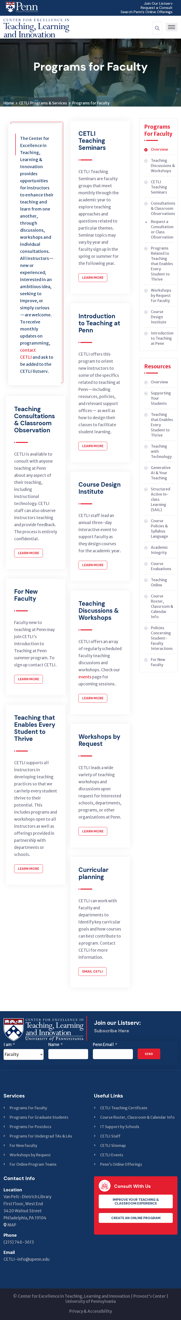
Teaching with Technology (161, 451)
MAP (11, 1225)
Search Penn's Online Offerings (147, 11)
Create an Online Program (135, 1218)
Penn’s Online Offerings (121, 1164)
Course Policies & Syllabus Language (159, 528)
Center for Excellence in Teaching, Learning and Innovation (74, 1296)
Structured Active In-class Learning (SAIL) (160, 499)
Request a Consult (157, 7)
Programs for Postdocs (30, 1126)
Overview (159, 149)
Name (55, 1044)
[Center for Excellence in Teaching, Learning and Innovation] (36, 26)
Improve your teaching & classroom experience (136, 1201)
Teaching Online (159, 582)
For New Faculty (158, 662)
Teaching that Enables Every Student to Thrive (162, 424)
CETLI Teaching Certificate (123, 1107)
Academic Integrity (159, 550)
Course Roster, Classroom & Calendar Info (162, 606)
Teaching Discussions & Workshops (163, 165)
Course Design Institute (158, 316)
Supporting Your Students (161, 398)
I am (9, 1044)
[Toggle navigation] (171, 27)
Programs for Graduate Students (39, 1117)
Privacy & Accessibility (90, 1311)
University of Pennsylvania (91, 1301)
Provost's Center (149, 1296)
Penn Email (105, 1044)
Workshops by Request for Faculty (161, 295)
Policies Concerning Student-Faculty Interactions (162, 638)
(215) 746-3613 (19, 1242)
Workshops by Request (30, 1155)
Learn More (28, 553)
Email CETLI (92, 971)
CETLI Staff (110, 1136)
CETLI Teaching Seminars (159, 187)
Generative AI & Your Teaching (161, 472)
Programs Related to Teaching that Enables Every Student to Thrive (162, 264)
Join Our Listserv (158, 3)
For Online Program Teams (33, 1164)
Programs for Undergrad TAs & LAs (41, 1136)
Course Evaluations (161, 566)
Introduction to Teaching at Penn (162, 338)
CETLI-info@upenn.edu (26, 1259)
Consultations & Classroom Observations (163, 208)
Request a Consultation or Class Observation (162, 229)
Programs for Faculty (28, 1107)
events (84, 677)
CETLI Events (111, 1155)
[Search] (157, 28)
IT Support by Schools (119, 1126)
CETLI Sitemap (113, 1145)
